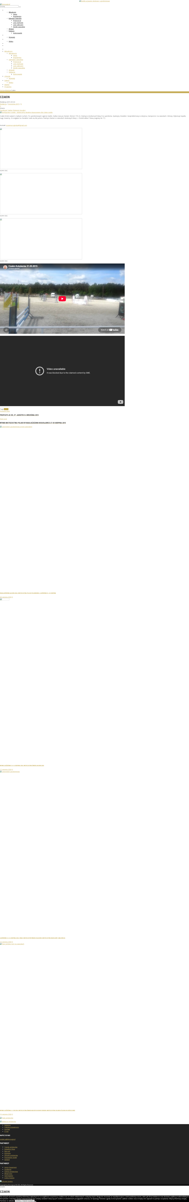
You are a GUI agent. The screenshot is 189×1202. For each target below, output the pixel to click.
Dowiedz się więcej (28, 1201)
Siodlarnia (7, 1169)
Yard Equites (8, 1176)
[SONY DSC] (41, 168)
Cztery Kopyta (9, 1178)
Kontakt (7, 1129)
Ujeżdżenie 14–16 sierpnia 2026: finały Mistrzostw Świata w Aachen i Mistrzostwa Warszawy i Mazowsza (32, 938)
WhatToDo (8, 1174)
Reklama (7, 1125)
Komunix (7, 1153)
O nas (6, 1131)
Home (2, 90)
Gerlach (7, 1160)
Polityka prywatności (11, 1127)
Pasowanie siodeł (10, 1157)
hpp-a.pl (7, 1151)
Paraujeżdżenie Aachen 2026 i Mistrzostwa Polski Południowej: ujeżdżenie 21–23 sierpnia (28, 593)
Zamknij (18, 1201)
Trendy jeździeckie (10, 1147)
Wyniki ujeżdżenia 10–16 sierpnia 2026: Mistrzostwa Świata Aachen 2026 (22, 765)
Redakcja (3, 104)
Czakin (6, 409)
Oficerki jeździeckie (11, 1155)
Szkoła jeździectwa (11, 1172)
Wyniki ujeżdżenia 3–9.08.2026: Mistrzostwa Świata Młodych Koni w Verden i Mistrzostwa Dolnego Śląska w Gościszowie (37, 1110)
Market (7, 90)
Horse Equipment (10, 1167)
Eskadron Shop (9, 1149)
